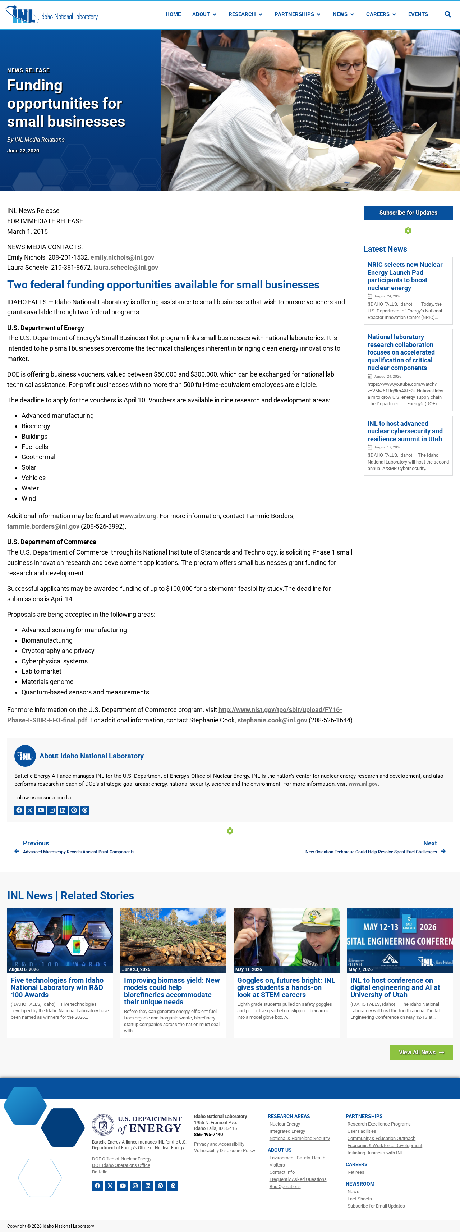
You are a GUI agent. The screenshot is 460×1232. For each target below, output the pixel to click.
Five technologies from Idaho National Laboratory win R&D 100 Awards (57, 987)
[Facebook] (19, 810)
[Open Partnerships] (318, 15)
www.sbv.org (138, 516)
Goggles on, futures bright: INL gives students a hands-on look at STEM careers (286, 987)
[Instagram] (52, 810)
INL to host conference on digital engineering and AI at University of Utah (395, 987)
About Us (280, 1150)
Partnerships (364, 1116)
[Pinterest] (74, 810)
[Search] (448, 14)
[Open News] (352, 15)
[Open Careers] (394, 15)
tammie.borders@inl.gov (43, 526)
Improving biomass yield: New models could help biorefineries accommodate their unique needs (172, 991)
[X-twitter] (30, 810)
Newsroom (360, 1184)
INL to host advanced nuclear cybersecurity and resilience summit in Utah (405, 431)
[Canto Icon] (85, 810)
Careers (357, 1164)
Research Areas (289, 1116)
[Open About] (214, 15)
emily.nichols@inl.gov (122, 257)
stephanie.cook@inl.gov (272, 720)
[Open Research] (260, 15)
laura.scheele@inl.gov (125, 267)
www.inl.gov (363, 784)
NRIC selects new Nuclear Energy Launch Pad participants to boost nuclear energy (405, 276)
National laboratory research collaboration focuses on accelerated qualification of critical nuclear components (401, 352)
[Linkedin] (63, 810)
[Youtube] (41, 810)
